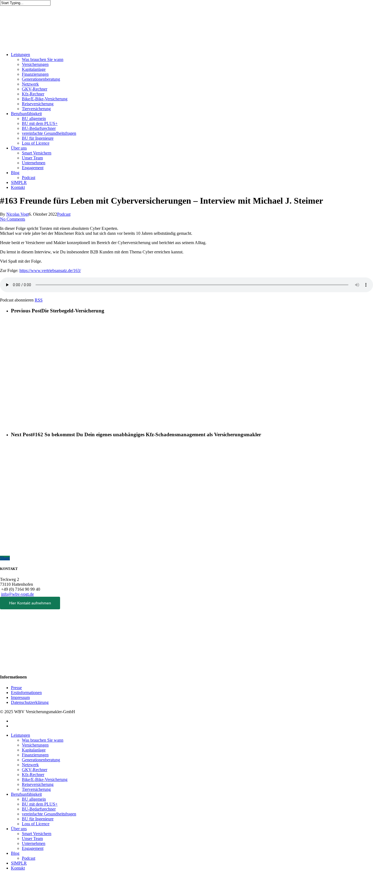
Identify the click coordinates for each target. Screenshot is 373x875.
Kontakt (18, 187)
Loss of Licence (35, 143)
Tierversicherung (36, 108)
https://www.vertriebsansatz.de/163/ (50, 270)
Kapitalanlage (34, 69)
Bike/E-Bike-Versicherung (44, 98)
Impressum (20, 697)
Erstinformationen (26, 692)
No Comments (12, 219)
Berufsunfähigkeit (26, 113)
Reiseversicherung (38, 103)
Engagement (32, 167)
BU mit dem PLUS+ (40, 123)
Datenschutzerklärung (30, 702)
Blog (15, 172)
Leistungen (20, 54)
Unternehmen (33, 162)
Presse (16, 687)
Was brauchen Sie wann (42, 59)
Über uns (19, 148)
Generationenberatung (41, 79)
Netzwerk (30, 84)
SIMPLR (19, 182)
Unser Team (32, 158)
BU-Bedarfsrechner (39, 128)
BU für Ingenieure (38, 138)
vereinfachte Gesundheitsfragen (49, 133)
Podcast (28, 177)
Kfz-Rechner (33, 94)
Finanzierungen (35, 74)
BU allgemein (34, 118)
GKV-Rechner (34, 89)
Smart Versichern (36, 153)
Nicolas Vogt (17, 214)
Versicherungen (35, 64)
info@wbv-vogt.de (17, 594)
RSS (39, 300)
